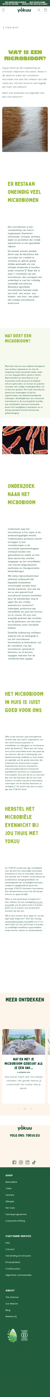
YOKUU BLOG (11, 27)
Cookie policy (13, 1268)
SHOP (9, 1175)
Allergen (10, 1201)
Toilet (9, 1188)
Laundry (10, 1195)
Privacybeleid (13, 1262)
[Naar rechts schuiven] (31, 1109)
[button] (3, 10)
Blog (8, 1310)
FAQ (8, 1242)
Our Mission (12, 1303)
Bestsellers (11, 1182)
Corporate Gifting (15, 1220)
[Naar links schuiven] (19, 1109)
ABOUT (10, 1290)
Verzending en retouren (18, 1255)
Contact (10, 1249)
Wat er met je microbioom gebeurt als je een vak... (23, 1063)
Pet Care (10, 1208)
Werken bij (11, 1316)
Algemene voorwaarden (19, 1275)
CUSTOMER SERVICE (18, 1236)
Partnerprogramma (16, 1214)
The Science (12, 1297)
